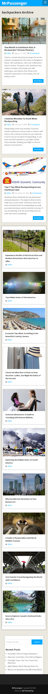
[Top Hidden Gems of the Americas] (24, 283)
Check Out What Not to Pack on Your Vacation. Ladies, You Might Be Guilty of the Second (23, 375)
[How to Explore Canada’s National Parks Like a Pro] (24, 602)
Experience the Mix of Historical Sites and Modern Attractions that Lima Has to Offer (23, 258)
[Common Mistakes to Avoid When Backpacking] (24, 102)
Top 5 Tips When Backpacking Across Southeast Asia (22, 188)
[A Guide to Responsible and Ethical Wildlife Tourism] (24, 524)
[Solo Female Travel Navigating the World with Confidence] (24, 562)
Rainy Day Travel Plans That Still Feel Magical (25, 657)
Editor (9, 53)
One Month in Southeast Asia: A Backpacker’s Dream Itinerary (19, 48)
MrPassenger (14, 3)
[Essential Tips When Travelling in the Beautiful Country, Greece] (24, 319)
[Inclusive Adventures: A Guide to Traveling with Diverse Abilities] (24, 400)
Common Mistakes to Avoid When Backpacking (20, 120)
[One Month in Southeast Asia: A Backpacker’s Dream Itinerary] (24, 31)
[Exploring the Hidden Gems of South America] (24, 442)
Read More (38, 81)
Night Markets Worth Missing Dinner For (23, 666)
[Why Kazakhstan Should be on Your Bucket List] (24, 484)
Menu (45, 2)
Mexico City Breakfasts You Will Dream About (25, 669)
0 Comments (35, 53)
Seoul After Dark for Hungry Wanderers (22, 654)
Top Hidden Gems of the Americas (20, 297)
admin (10, 301)
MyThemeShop (28, 691)
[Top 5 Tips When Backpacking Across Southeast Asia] (24, 171)
